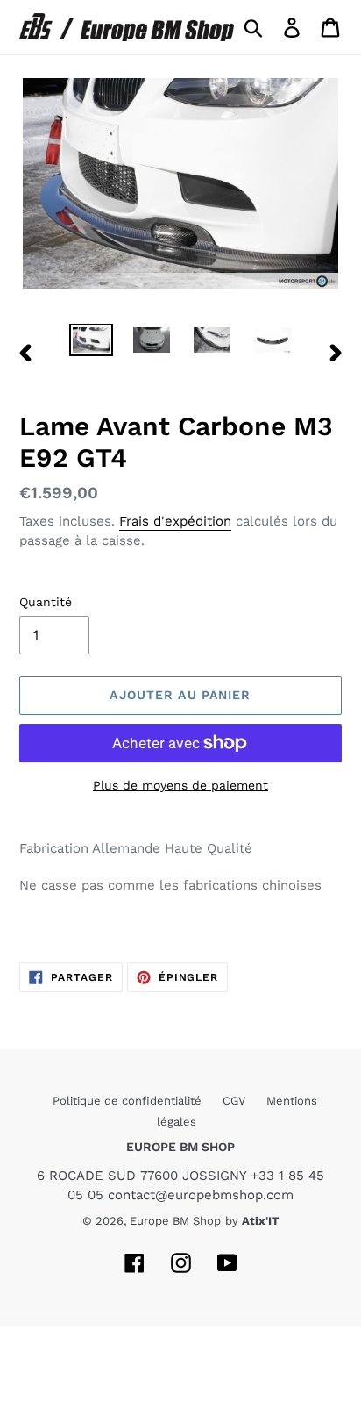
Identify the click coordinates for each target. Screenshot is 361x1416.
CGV (236, 1100)
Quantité (45, 602)
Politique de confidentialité (129, 1100)
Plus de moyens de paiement (180, 785)
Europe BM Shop (175, 1220)
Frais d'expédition (175, 521)
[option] (91, 343)
